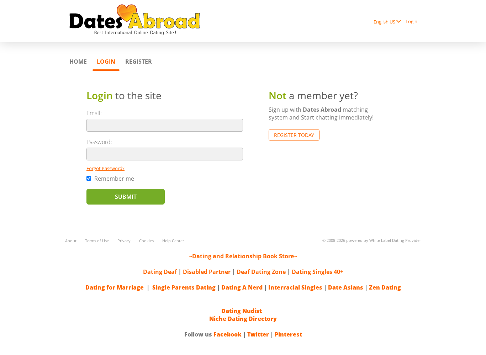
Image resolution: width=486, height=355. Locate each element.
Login (411, 21)
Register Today (294, 135)
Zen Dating (385, 287)
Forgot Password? (105, 168)
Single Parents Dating (184, 287)
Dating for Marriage (114, 287)
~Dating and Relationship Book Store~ (243, 256)
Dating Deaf (160, 272)
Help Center (173, 240)
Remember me (113, 178)
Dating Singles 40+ (317, 272)
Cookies (146, 240)
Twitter (258, 334)
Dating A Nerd (242, 287)
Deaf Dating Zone (261, 272)
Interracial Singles (295, 287)
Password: (99, 142)
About (70, 240)
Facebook (227, 334)
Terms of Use (97, 240)
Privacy (124, 240)
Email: (94, 113)
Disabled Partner (207, 272)
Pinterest (288, 334)
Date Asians (345, 287)
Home (78, 61)
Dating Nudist (241, 311)
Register (138, 61)
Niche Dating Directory (243, 319)
